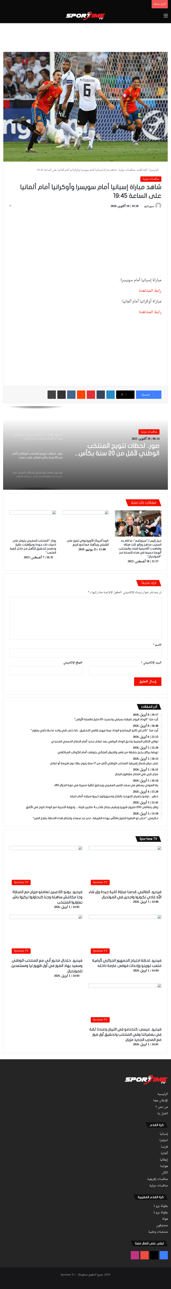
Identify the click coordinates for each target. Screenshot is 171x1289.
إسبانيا (164, 1134)
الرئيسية (154, 170)
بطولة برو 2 (160, 1212)
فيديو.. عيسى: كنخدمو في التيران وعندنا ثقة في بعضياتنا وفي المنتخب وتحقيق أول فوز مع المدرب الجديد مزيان (125, 1034)
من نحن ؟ (162, 1107)
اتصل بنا (162, 1113)
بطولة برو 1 (160, 1206)
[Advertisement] (85, 36)
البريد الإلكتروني (151, 662)
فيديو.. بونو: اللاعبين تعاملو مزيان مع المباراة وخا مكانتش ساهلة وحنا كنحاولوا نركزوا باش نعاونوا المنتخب (47, 897)
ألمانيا (164, 1153)
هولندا (164, 1166)
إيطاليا (164, 1160)
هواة (165, 1219)
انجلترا (164, 1140)
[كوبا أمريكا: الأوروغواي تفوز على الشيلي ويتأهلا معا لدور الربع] (85, 523)
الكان (165, 1173)
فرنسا (164, 1147)
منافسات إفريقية (157, 1179)
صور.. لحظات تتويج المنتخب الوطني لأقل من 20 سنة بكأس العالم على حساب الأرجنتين (119, 450)
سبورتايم (149, 206)
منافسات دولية (126, 170)
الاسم (157, 645)
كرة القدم (142, 170)
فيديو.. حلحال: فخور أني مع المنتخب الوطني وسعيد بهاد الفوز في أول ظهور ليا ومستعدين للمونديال (46, 966)
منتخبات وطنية (158, 1232)
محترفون (162, 1225)
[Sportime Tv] (85, 15)
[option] (85, 448)
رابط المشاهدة (150, 291)
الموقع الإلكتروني (72, 662)
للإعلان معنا (160, 1100)
